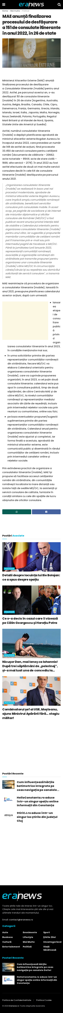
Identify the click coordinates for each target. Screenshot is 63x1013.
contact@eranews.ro (21, 919)
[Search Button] (59, 4)
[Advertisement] (31, 74)
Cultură (6, 941)
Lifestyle (28, 937)
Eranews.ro (14, 1006)
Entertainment (11, 946)
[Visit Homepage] (31, 5)
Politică (25, 11)
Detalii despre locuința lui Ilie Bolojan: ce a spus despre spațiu (31, 577)
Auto (5, 932)
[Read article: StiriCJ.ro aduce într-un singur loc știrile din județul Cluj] (8, 815)
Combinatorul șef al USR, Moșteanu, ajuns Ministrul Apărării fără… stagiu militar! (30, 713)
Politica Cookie (44, 1000)
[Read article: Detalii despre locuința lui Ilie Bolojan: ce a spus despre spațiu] (31, 557)
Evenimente (30, 932)
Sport (46, 932)
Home (5, 11)
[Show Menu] (3, 4)
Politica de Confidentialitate (16, 1000)
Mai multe (15, 11)
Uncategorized (52, 941)
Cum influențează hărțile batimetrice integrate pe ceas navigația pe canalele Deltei (37, 786)
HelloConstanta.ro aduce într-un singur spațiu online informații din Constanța (38, 801)
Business (7, 937)
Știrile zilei (49, 937)
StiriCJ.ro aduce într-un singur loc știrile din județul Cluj (37, 816)
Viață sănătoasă (49, 948)
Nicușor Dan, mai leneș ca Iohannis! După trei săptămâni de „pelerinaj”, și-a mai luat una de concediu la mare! (30, 666)
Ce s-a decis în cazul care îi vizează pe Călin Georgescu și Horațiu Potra (30, 620)
